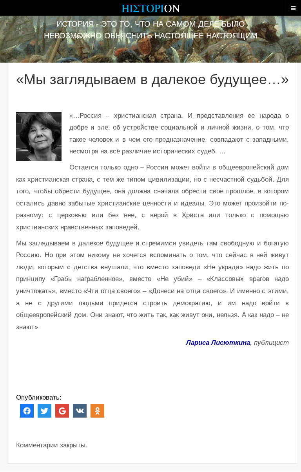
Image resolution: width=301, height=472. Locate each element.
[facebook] (27, 410)
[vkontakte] (80, 410)
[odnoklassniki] (97, 410)
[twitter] (44, 410)
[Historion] (150, 11)
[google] (62, 410)
